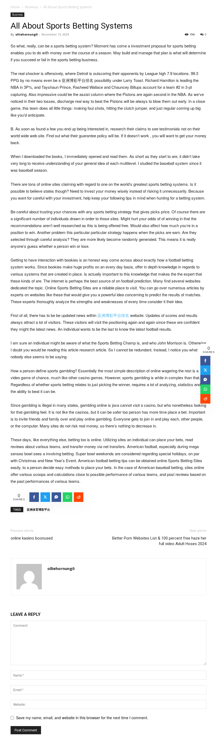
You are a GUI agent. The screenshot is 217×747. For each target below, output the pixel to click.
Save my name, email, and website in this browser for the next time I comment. (82, 717)
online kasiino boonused (32, 538)
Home (15, 7)
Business (31, 7)
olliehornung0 (26, 34)
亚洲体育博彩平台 (38, 509)
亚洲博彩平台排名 (113, 315)
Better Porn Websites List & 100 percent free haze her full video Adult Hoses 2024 (159, 541)
